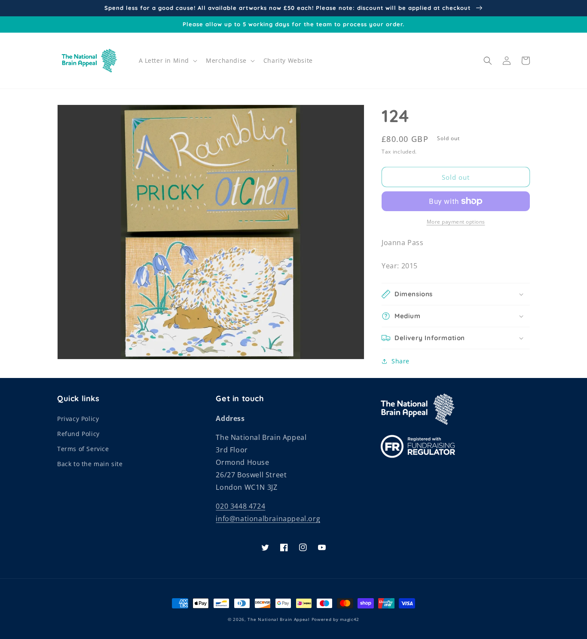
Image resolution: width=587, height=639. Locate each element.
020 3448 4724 (240, 506)
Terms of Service (83, 449)
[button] (167, 61)
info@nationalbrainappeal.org (268, 518)
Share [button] (400, 361)
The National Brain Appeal (279, 619)
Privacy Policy (78, 419)
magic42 (349, 619)
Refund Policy (78, 434)
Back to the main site (90, 464)
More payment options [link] (456, 221)
